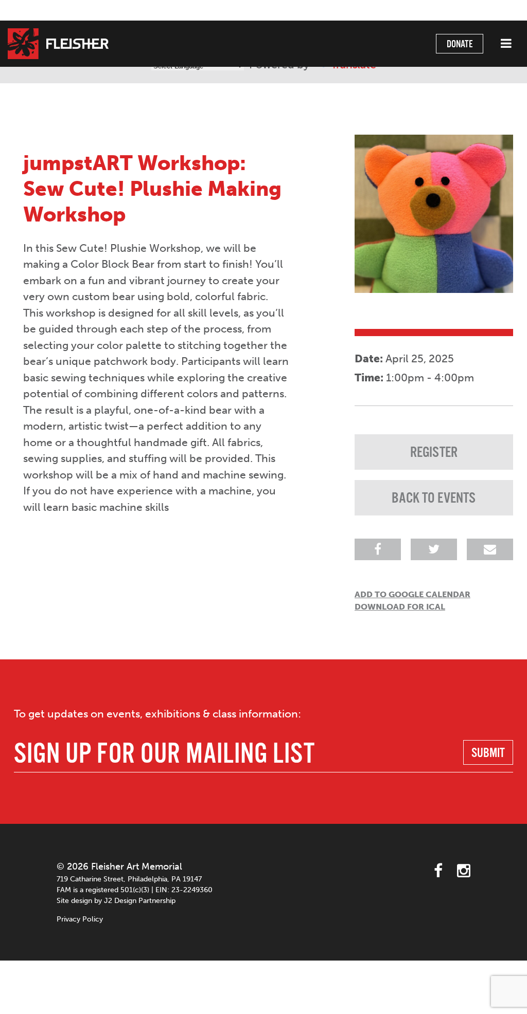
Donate (459, 45)
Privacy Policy (80, 919)
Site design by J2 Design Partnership (116, 900)
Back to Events (434, 498)
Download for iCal (400, 607)
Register (434, 453)
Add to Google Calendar (412, 594)
